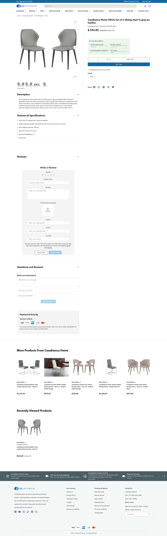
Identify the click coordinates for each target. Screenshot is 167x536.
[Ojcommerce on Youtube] (20, 511)
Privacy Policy (71, 495)
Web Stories (71, 506)
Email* (48, 227)
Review (48, 187)
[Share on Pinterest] (104, 87)
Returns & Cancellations (102, 506)
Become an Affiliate (73, 509)
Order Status (98, 499)
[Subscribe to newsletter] (149, 514)
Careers (69, 502)
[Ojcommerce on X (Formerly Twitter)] (36, 511)
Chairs (46, 15)
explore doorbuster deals (131, 1)
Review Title (48, 179)
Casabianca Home (93, 26)
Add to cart (130, 59)
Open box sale (146, 1)
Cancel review (41, 252)
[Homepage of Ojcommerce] (26, 6)
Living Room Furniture (27, 15)
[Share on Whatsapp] (99, 87)
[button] (42, 175)
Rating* (48, 172)
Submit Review (55, 252)
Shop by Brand (99, 495)
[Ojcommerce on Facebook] (15, 511)
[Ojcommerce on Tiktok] (28, 511)
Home (18, 15)
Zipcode (90, 73)
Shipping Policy (99, 502)
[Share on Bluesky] (113, 87)
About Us (70, 492)
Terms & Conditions (100, 509)
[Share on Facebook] (94, 87)
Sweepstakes (98, 513)
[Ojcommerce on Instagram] (24, 511)
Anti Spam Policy (72, 499)
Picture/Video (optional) (48, 203)
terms (68, 246)
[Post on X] (108, 87)
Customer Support (131, 492)
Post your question (48, 301)
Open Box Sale (99, 492)
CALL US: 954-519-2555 (133, 495)
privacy (49, 248)
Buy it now (119, 64)
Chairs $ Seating (39, 15)
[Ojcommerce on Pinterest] (32, 511)
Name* (48, 219)
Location (48, 236)
